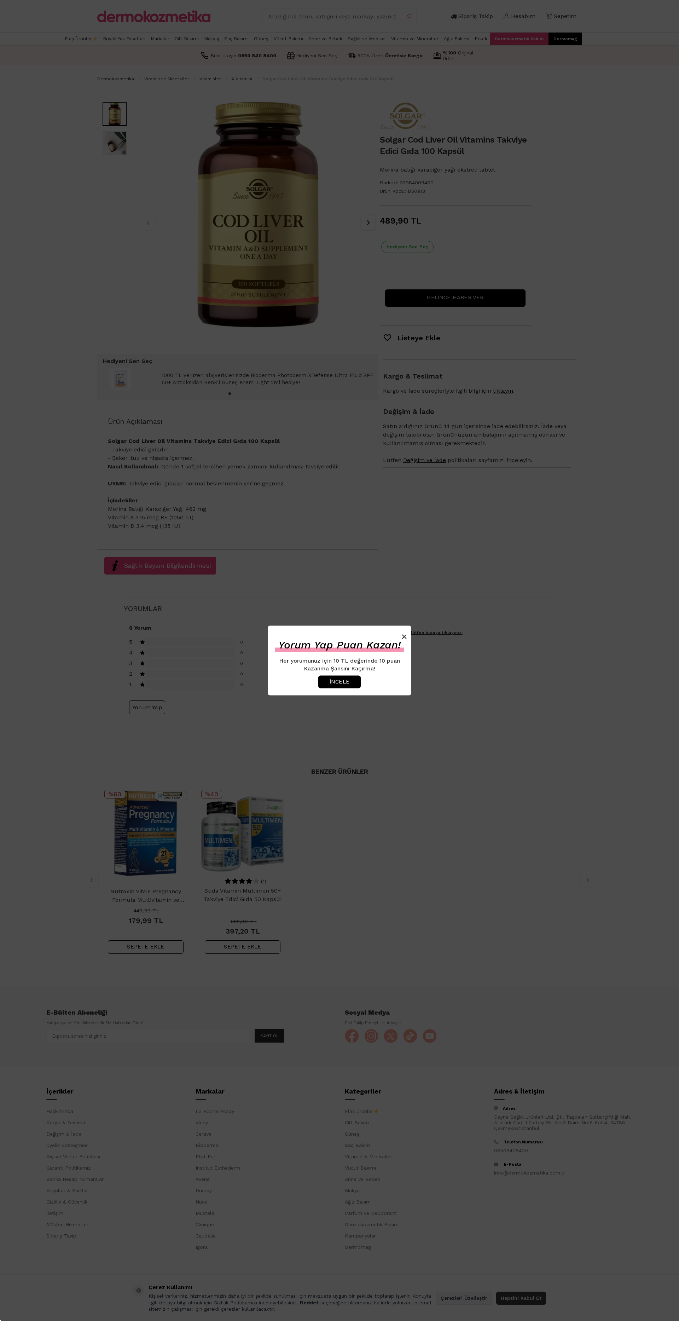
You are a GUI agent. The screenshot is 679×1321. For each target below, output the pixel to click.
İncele (339, 682)
